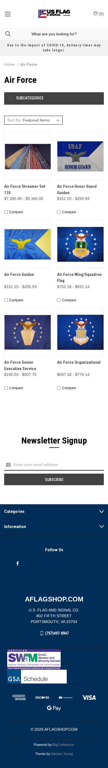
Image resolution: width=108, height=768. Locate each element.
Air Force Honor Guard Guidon (77, 189)
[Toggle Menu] (7, 14)
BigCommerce (63, 745)
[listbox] (41, 120)
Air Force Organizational (79, 362)
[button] (54, 98)
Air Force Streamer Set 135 (24, 189)
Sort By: (14, 120)
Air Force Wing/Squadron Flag (79, 277)
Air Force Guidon (19, 274)
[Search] (5, 34)
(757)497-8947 (57, 633)
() (101, 14)
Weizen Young (62, 754)
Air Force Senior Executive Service (20, 365)
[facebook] (17, 563)
